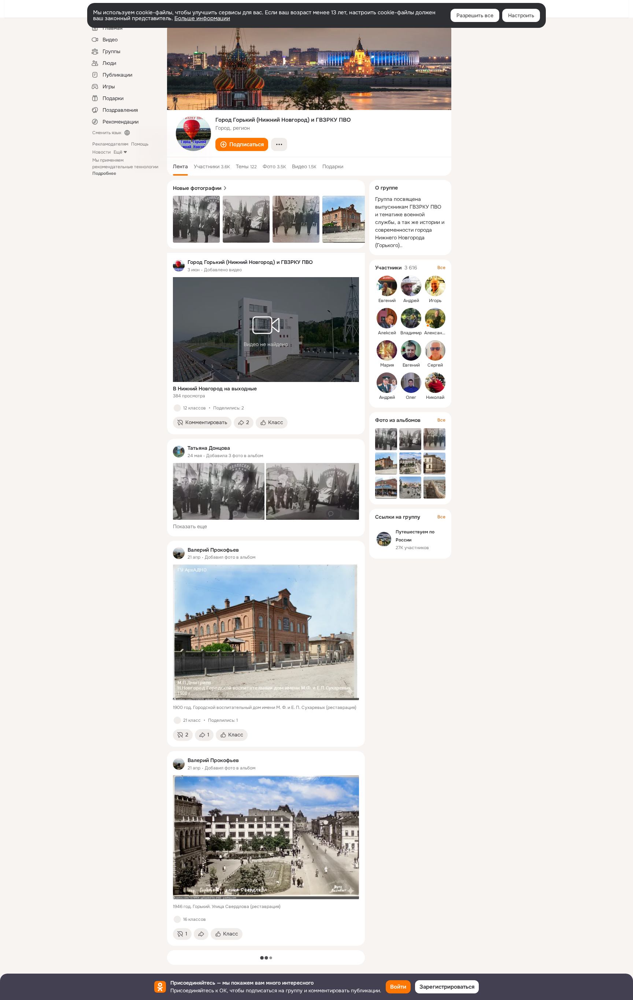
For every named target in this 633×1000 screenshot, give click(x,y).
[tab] (180, 166)
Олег (411, 397)
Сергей (435, 365)
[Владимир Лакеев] (411, 318)
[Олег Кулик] (411, 382)
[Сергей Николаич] (435, 350)
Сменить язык (106, 133)
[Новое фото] (196, 219)
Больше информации (202, 18)
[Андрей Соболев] (411, 286)
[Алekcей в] (387, 318)
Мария (387, 365)
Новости (101, 152)
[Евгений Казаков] (411, 350)
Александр (435, 333)
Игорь (435, 301)
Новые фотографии (197, 188)
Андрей (411, 301)
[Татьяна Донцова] (179, 451)
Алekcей (387, 333)
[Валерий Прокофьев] (179, 553)
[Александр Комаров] (435, 318)
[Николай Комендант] (435, 382)
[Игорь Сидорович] (435, 286)
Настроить (521, 15)
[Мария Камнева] (387, 350)
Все (441, 268)
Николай (435, 397)
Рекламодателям (110, 144)
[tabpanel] (266, 599)
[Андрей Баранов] (387, 382)
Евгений (387, 301)
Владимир (411, 333)
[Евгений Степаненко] (387, 286)
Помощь (139, 144)
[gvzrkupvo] (179, 266)
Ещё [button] (118, 152)
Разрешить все (474, 15)
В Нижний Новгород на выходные (215, 388)
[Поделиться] (201, 934)
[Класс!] (177, 408)
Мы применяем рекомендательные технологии (125, 166)
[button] (241, 144)
